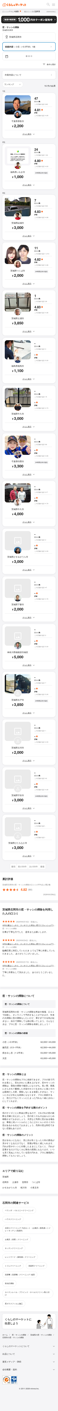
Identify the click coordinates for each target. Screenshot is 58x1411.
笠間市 (25, 1182)
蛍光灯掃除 (9, 1283)
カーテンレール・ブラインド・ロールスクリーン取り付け (27, 1293)
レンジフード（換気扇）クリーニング (20, 1257)
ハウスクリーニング (13, 1219)
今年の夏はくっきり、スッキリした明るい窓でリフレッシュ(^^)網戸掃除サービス (29, 925)
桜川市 (24, 1187)
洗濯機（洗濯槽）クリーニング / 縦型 (20, 1274)
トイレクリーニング (13, 1265)
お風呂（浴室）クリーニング (16, 1239)
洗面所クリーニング (36, 1265)
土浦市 (15, 1182)
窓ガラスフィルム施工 (14, 1303)
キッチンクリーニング (14, 1248)
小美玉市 (34, 1187)
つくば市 (36, 1182)
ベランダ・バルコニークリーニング (19, 1210)
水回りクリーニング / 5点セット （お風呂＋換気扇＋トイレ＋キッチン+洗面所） (28, 1229)
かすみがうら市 (9, 1187)
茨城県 (5, 1176)
